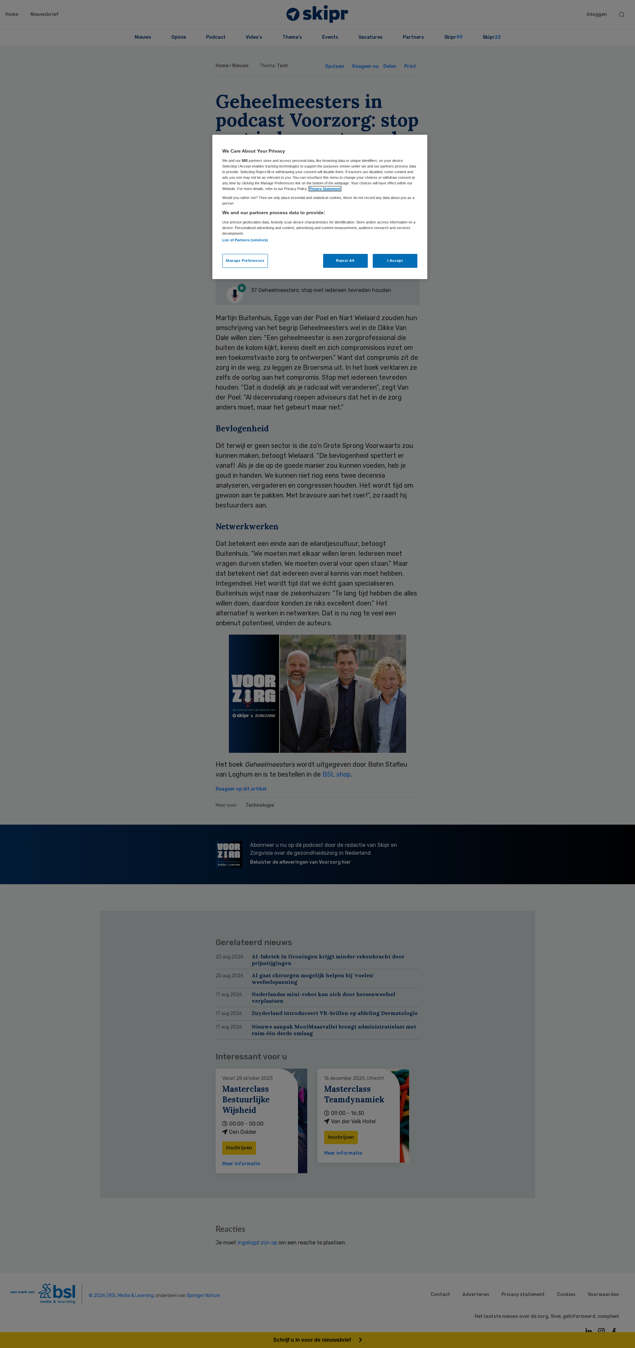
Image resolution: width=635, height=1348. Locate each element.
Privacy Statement (325, 189)
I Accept (395, 261)
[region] (319, 207)
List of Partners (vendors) (245, 240)
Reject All (345, 261)
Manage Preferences (245, 261)
